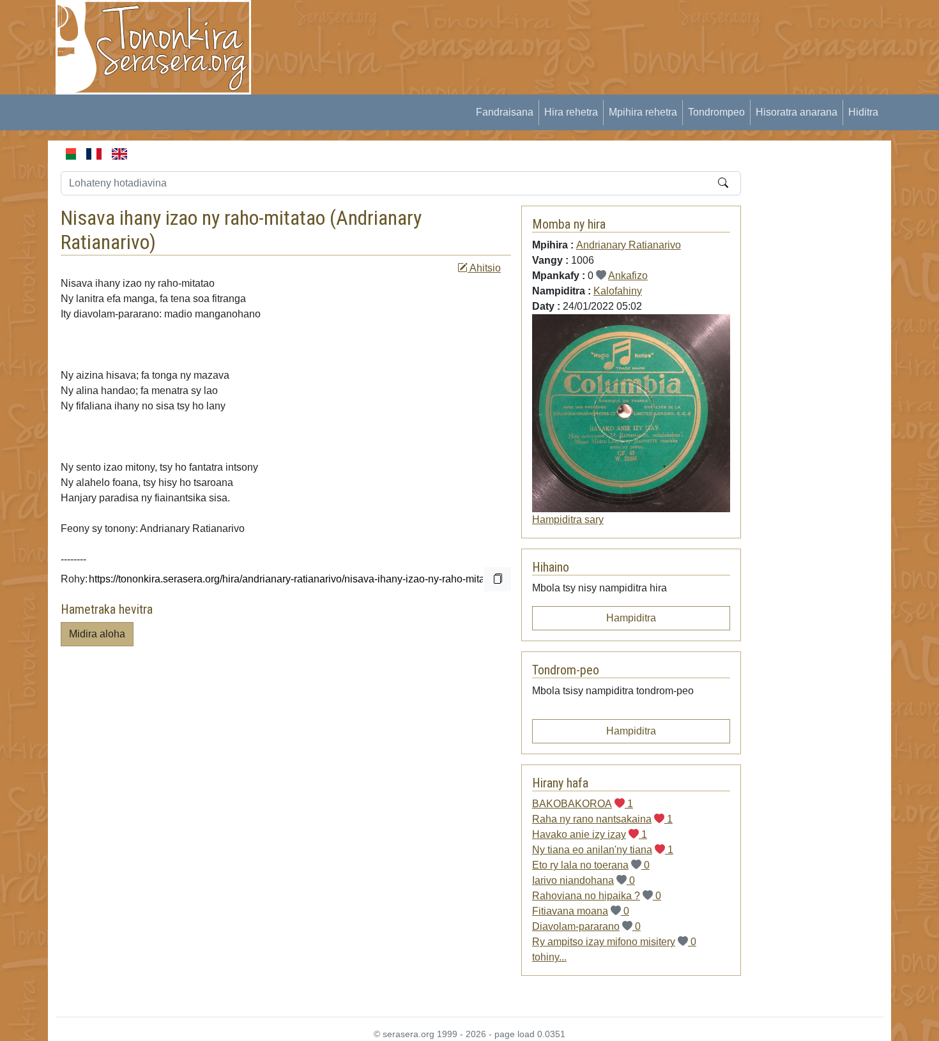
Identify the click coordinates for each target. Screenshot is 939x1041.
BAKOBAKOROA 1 (582, 803)
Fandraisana (504, 112)
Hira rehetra (571, 112)
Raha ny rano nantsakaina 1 (602, 819)
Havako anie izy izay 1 (589, 834)
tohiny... (549, 957)
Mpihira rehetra (643, 112)
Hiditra (863, 112)
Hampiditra (631, 617)
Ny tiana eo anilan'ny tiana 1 (602, 849)
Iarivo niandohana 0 (583, 880)
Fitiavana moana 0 (580, 911)
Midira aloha (97, 633)
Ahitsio (484, 267)
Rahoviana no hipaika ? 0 (596, 895)
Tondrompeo (716, 112)
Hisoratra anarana (796, 112)
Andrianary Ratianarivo (628, 244)
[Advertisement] (498, 28)
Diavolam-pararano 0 (586, 926)
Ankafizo (628, 275)
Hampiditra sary (568, 519)
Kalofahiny (617, 290)
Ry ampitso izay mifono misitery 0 (614, 941)
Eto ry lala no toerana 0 (591, 865)
